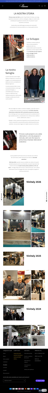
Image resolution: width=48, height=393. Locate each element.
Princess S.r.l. (22, 391)
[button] (2, 5)
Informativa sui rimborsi (27, 361)
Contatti (4, 370)
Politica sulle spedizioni (29, 369)
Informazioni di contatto (27, 365)
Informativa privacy (28, 353)
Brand (4, 356)
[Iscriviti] (24, 380)
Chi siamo (5, 364)
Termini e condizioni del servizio (28, 357)
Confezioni (5, 361)
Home (4, 353)
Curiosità (5, 367)
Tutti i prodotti (6, 359)
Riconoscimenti (6, 373)
